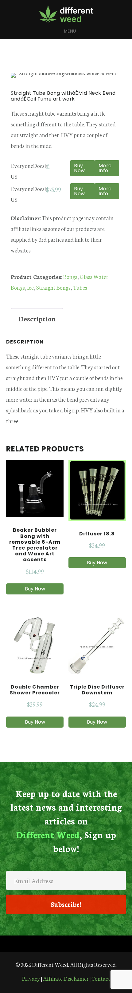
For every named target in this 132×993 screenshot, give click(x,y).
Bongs (70, 276)
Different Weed (66, 13)
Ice (30, 287)
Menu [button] (70, 31)
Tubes (80, 287)
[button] (66, 904)
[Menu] (66, 944)
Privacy (31, 978)
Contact (100, 978)
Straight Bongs (53, 287)
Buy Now (79, 168)
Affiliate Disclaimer (66, 978)
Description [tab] (37, 318)
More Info (105, 168)
